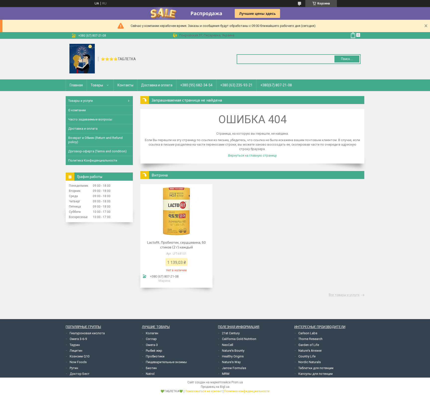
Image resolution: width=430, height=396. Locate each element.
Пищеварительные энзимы (166, 362)
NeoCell (227, 345)
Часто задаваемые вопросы (90, 119)
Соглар (151, 339)
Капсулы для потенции (315, 374)
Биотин (151, 368)
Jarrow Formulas (234, 368)
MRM (225, 374)
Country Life (307, 356)
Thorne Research (310, 339)
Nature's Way (231, 362)
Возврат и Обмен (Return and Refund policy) (95, 140)
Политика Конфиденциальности (92, 160)
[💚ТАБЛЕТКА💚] (82, 59)
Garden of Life (308, 345)
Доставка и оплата (156, 85)
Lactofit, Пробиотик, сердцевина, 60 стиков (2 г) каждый (176, 244)
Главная (76, 85)
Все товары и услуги (344, 295)
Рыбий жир (154, 350)
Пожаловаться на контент (203, 391)
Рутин (74, 368)
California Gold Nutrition (239, 339)
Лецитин (76, 350)
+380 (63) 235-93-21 (236, 85)
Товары (97, 85)
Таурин (75, 345)
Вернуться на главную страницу (252, 155)
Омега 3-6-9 (78, 339)
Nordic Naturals (309, 362)
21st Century (231, 333)
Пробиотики (155, 356)
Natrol (150, 374)
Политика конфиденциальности (246, 391)
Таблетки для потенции (315, 368)
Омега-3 (152, 345)
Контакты (125, 85)
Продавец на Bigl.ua (215, 387)
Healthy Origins (233, 356)
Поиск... (347, 59)
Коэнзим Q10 (79, 356)
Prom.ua (237, 382)
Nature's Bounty (233, 350)
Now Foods (78, 362)
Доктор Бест (80, 374)
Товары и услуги (80, 101)
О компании (77, 110)
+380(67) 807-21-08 (276, 85)
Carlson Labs (307, 333)
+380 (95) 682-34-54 (196, 85)
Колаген (152, 333)
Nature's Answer (310, 350)
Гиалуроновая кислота (87, 333)
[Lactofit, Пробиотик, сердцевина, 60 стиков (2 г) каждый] (176, 211)
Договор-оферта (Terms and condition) (97, 151)
